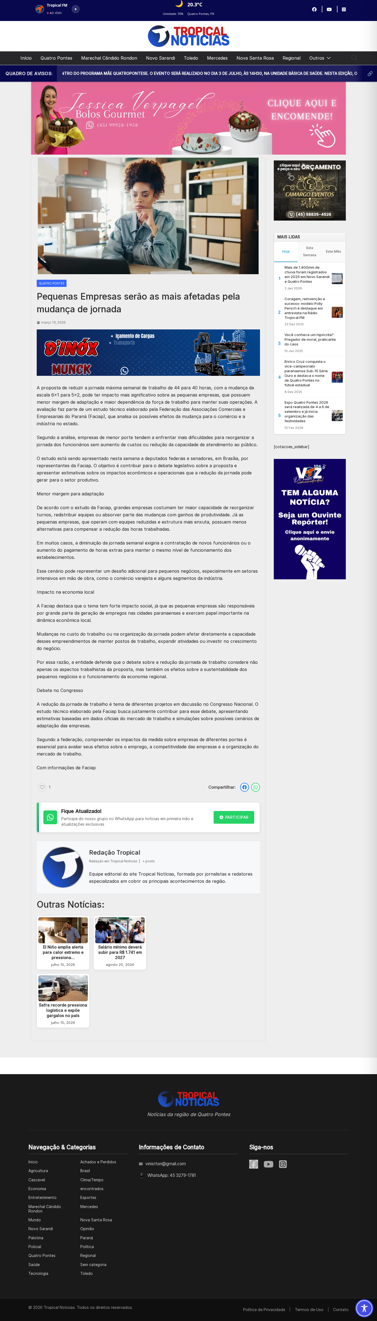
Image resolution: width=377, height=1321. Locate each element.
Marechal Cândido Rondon (109, 58)
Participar (237, 817)
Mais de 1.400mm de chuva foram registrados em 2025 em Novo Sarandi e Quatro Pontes (307, 274)
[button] (327, 58)
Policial (34, 1247)
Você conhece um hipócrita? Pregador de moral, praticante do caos (310, 339)
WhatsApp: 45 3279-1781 (171, 1175)
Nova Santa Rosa (255, 58)
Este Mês (333, 251)
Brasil (85, 1171)
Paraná (86, 1238)
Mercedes (217, 58)
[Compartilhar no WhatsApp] (255, 787)
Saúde (34, 1264)
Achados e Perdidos (98, 1162)
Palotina (35, 1238)
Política (87, 1247)
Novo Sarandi (160, 58)
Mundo (34, 1220)
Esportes (88, 1197)
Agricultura (38, 1171)
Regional (292, 58)
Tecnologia (38, 1273)
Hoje (286, 251)
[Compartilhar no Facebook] (244, 787)
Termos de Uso (309, 1309)
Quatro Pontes (56, 58)
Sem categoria (93, 1264)
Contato (341, 1309)
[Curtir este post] (42, 787)
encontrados (91, 1189)
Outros (316, 58)
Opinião (87, 1229)
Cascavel (36, 1180)
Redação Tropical (114, 852)
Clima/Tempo (91, 1180)
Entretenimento (42, 1197)
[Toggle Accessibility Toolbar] (364, 1308)
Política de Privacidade (264, 1309)
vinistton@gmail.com (165, 1163)
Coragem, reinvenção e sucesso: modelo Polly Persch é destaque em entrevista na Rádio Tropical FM (305, 308)
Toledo (191, 58)
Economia (37, 1189)
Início (26, 58)
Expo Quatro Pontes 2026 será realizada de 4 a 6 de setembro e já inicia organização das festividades (307, 411)
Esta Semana (309, 251)
